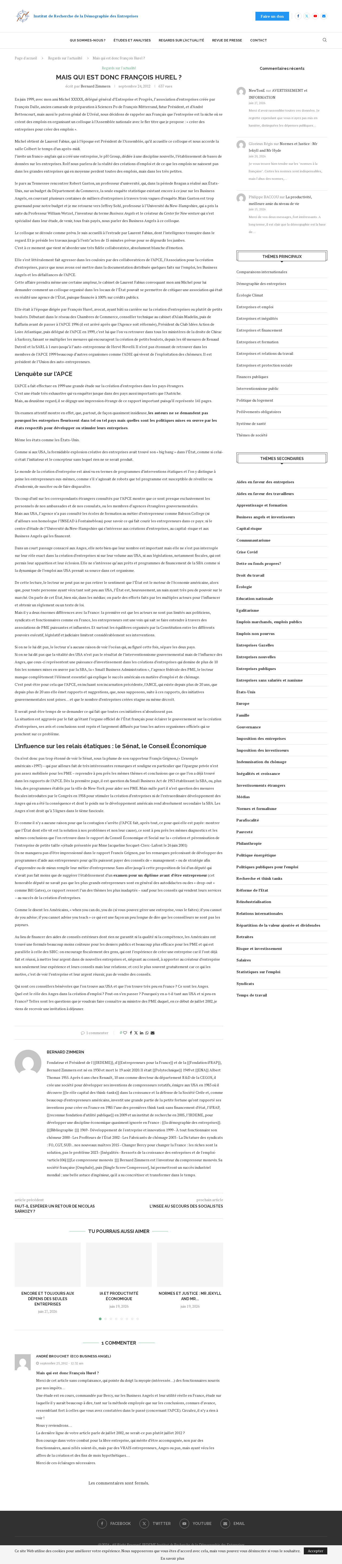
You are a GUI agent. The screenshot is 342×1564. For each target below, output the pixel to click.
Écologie (244, 586)
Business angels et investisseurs (265, 516)
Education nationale (254, 598)
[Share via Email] (152, 1032)
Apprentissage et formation (261, 505)
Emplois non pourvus (255, 633)
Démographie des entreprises (261, 283)
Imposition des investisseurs (262, 750)
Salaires (243, 959)
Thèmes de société (251, 434)
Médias (243, 796)
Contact (258, 40)
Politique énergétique (256, 855)
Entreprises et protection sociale (264, 365)
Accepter (315, 1550)
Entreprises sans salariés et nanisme (269, 680)
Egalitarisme (247, 610)
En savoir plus (172, 1558)
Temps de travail (251, 995)
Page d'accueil (26, 58)
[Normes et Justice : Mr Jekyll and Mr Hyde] (190, 1265)
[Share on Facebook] (131, 1032)
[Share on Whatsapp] (147, 1032)
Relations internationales (259, 913)
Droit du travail (250, 575)
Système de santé (251, 423)
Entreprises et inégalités (257, 318)
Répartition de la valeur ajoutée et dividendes (278, 925)
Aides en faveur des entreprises (265, 481)
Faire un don (272, 16)
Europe (242, 703)
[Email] (323, 16)
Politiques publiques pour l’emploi (267, 866)
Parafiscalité (247, 820)
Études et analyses (132, 40)
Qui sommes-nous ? (88, 40)
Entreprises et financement (259, 330)
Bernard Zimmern (95, 86)
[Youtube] (315, 16)
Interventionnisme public (257, 388)
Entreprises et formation (257, 341)
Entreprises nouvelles (256, 656)
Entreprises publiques (256, 668)
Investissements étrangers (260, 785)
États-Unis (245, 691)
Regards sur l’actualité (181, 40)
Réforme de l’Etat (252, 890)
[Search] (324, 40)
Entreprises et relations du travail (264, 353)
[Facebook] (298, 16)
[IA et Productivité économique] (119, 1265)
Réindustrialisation (253, 901)
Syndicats (245, 983)
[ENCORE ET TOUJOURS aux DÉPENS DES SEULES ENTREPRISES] (48, 1265)
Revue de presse (227, 40)
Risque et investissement (259, 948)
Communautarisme (253, 540)
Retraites (244, 936)
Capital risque (249, 528)
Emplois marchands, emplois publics (269, 621)
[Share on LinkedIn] (141, 1032)
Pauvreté (244, 831)
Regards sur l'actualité (65, 58)
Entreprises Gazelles (255, 645)
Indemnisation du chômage (261, 761)
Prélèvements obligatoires (258, 411)
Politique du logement (254, 400)
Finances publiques (252, 376)
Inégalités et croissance (258, 773)
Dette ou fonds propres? (258, 563)
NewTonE (257, 90)
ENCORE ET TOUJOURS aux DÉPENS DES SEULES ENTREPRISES (47, 1299)
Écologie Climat (249, 295)
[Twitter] (306, 16)
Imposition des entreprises (261, 738)
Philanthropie (249, 843)
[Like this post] (125, 1032)
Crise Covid (247, 551)
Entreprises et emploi (254, 306)
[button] (21, 1281)
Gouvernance (248, 726)
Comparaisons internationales (261, 271)
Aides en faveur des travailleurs (265, 493)
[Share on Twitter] (136, 1032)
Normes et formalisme (256, 808)
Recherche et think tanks (259, 878)
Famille (242, 715)
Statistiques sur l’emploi (258, 971)
